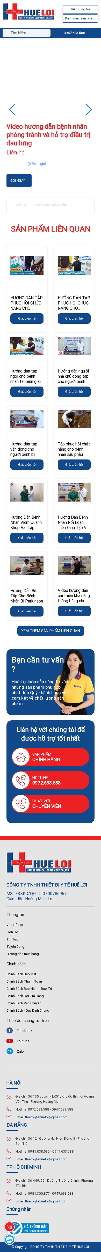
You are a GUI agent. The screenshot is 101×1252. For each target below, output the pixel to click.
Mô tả (21, 205)
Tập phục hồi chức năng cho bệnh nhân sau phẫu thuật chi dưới (74, 451)
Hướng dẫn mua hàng (22, 954)
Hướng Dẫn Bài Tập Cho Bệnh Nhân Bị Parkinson (26, 596)
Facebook (24, 1030)
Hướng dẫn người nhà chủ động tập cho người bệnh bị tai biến (74, 378)
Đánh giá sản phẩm (51, 205)
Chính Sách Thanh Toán (24, 981)
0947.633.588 (74, 33)
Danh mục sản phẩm (80, 18)
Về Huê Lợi (14, 925)
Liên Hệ (12, 932)
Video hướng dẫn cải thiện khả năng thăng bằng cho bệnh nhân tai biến (74, 598)
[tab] (21, 205)
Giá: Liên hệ (27, 318)
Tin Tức (12, 939)
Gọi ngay (17, 180)
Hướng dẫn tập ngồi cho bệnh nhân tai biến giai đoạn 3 (25, 378)
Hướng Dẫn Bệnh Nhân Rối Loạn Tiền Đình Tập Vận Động (74, 525)
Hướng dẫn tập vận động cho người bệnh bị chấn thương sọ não (24, 454)
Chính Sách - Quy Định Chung (27, 1010)
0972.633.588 (46, 783)
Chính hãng (46, 759)
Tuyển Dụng (15, 946)
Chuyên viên (46, 806)
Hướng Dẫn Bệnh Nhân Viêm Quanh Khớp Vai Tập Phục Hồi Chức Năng (26, 527)
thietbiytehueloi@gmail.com (46, 1117)
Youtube (23, 1041)
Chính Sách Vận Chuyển (23, 1003)
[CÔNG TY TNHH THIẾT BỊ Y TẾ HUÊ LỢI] (28, 14)
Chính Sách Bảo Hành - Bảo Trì (29, 988)
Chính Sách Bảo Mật (21, 974)
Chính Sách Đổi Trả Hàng (25, 996)
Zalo (20, 1051)
